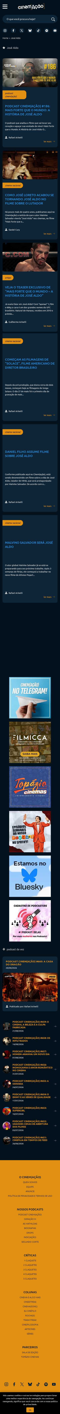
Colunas (30, 1292)
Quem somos (30, 1182)
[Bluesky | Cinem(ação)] (30, 875)
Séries (30, 1333)
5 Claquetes (30, 1278)
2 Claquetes (30, 1264)
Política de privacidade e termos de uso (30, 1195)
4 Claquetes (30, 1274)
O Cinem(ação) (30, 1177)
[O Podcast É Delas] (30, 920)
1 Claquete (30, 1260)
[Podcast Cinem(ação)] (30, 831)
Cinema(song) (30, 1306)
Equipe (30, 1186)
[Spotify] (46, 30)
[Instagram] (5, 30)
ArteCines (30, 1329)
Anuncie (30, 1191)
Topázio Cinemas (30, 1356)
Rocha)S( (30, 1315)
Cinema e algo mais (30, 1297)
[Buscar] (53, 19)
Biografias (30, 1228)
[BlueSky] (30, 30)
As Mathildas (30, 1223)
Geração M (30, 1218)
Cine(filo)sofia (30, 1324)
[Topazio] (30, 786)
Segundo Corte (30, 1241)
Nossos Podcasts (30, 1209)
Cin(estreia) (30, 1301)
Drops (30, 1232)
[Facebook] (13, 30)
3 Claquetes (30, 1269)
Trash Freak (30, 1319)
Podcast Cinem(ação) (30, 1214)
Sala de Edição (30, 1352)
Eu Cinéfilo (30, 1310)
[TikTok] (38, 30)
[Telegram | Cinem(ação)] (30, 697)
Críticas (30, 1255)
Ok (30, 1410)
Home (5, 37)
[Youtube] (55, 30)
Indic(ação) (30, 1237)
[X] (21, 30)
